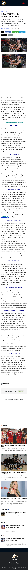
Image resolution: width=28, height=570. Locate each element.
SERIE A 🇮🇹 (3, 522)
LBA (7, 11)
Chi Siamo (14, 559)
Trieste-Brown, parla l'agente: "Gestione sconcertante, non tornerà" (15, 526)
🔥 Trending (4, 425)
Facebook (8, 32)
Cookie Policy (14, 563)
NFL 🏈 (2, 535)
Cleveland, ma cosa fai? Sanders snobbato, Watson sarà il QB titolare (16, 539)
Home (2, 11)
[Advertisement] (14, 83)
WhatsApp (15, 32)
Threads (4, 34)
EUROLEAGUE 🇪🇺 (5, 509)
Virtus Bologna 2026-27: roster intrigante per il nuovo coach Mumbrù (16, 513)
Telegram (23, 32)
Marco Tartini (5, 28)
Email (11, 34)
